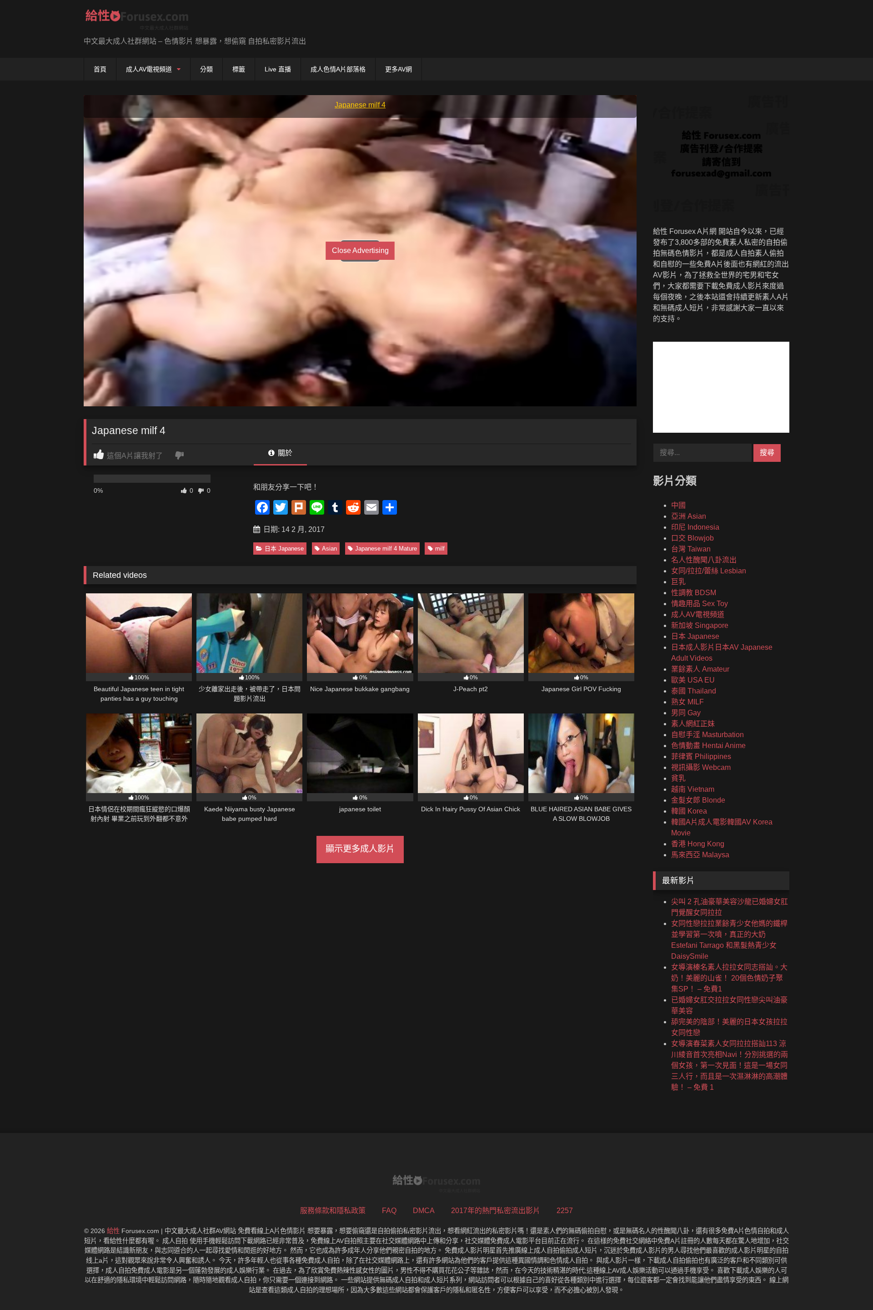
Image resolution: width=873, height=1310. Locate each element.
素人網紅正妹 (693, 724)
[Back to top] (845, 1283)
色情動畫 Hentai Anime (708, 745)
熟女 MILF (687, 702)
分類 (206, 69)
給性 (113, 1230)
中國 (678, 505)
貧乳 (678, 778)
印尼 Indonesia (695, 527)
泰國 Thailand (693, 691)
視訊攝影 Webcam (701, 767)
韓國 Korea (689, 811)
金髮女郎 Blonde (698, 800)
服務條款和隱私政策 (333, 1210)
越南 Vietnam (692, 789)
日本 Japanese (284, 548)
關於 (284, 453)
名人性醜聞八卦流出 (704, 560)
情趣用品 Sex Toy (699, 603)
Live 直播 (278, 69)
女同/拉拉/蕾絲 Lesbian (708, 571)
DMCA (424, 1210)
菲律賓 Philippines (701, 756)
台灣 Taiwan (691, 549)
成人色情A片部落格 (338, 69)
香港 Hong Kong (697, 844)
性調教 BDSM (693, 593)
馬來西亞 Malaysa (700, 855)
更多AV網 (398, 69)
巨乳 (678, 582)
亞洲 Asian (688, 516)
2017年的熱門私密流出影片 (495, 1210)
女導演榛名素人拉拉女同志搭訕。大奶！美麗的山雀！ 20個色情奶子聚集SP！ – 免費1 (729, 978)
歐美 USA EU (693, 680)
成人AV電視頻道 (149, 69)
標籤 (238, 69)
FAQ (389, 1210)
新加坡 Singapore (699, 625)
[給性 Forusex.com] (137, 21)
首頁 (100, 69)
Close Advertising (360, 250)
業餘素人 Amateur (700, 669)
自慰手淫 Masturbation (707, 734)
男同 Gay (686, 713)
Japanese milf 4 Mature (386, 548)
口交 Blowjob (692, 538)
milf (440, 548)
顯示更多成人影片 (360, 849)
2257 (565, 1210)
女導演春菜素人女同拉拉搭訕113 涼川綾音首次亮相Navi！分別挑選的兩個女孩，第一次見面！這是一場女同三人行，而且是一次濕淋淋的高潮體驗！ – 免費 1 (729, 1065)
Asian (329, 548)
